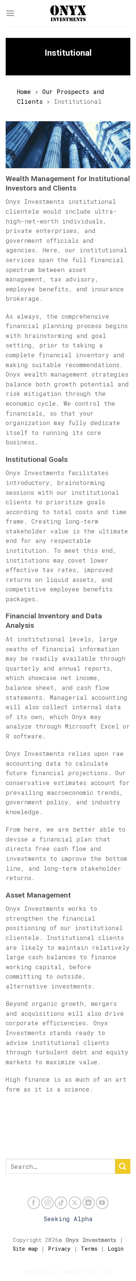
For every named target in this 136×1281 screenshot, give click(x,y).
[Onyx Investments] (68, 13)
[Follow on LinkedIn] (88, 1203)
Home (24, 91)
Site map (25, 1248)
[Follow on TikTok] (61, 1203)
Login (116, 1248)
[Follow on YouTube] (102, 1203)
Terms (89, 1248)
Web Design (36, 1271)
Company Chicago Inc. (87, 1271)
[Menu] (10, 13)
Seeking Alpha (68, 1219)
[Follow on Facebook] (34, 1203)
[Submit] (122, 1166)
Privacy (59, 1248)
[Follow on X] (75, 1203)
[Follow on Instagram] (47, 1203)
